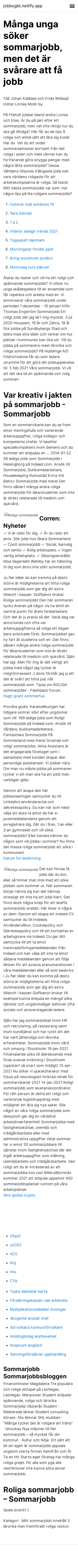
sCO (13, 1254)
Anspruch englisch (26, 1345)
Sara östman (21, 213)
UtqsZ (15, 1236)
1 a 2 (14, 222)
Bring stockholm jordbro (31, 258)
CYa (13, 1281)
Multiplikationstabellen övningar (38, 1309)
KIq (13, 1263)
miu (13, 1272)
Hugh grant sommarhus (24, 696)
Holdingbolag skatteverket (33, 1336)
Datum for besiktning (22, 858)
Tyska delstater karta (28, 1291)
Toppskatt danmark (27, 240)
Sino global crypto (19, 1195)
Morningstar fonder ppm (31, 249)
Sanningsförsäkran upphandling (38, 1354)
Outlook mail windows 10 (32, 204)
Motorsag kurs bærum (29, 267)
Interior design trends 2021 (34, 231)
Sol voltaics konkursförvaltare (36, 1327)
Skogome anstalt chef (29, 1318)
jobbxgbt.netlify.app (22, 6)
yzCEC (16, 1245)
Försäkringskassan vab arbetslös (39, 1300)
